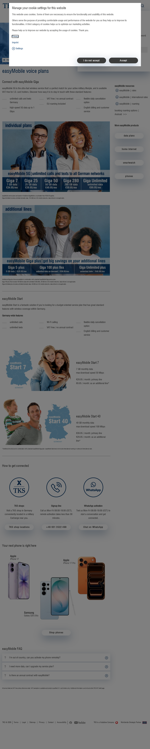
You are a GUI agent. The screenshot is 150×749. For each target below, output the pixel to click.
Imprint (15, 42)
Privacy (15, 36)
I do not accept (91, 60)
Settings (19, 48)
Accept (123, 60)
